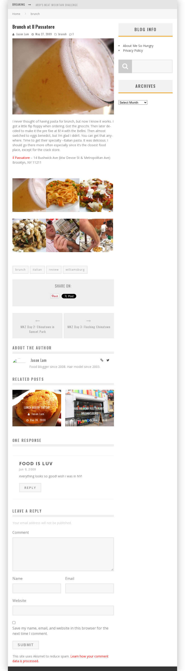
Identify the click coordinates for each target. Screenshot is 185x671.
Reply (30, 487)
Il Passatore (21, 158)
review (54, 270)
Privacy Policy (133, 50)
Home (16, 14)
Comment (20, 532)
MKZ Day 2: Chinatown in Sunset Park (37, 329)
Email (69, 578)
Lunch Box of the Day (37, 407)
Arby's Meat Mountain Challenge (57, 5)
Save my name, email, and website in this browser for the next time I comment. (60, 631)
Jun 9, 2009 (27, 469)
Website (19, 600)
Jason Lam (22, 34)
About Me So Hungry (138, 46)
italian (37, 270)
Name (17, 578)
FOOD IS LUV (36, 463)
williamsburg (75, 270)
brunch (62, 34)
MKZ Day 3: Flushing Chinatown (88, 326)
